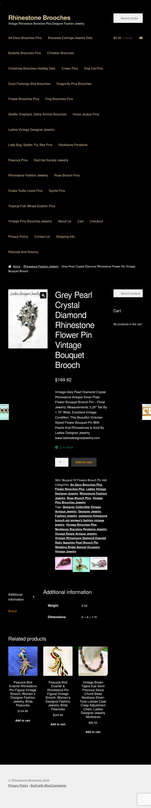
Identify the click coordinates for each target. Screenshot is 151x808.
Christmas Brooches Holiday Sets (31, 68)
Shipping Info (65, 236)
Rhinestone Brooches (39, 17)
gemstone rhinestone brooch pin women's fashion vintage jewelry (81, 520)
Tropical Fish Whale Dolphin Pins (31, 206)
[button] (43, 295)
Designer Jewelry (89, 511)
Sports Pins (57, 190)
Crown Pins (70, 68)
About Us (64, 221)
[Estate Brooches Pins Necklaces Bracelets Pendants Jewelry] (63, 564)
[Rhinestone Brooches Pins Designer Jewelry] (81, 564)
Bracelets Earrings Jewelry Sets (70, 37)
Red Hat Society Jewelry (51, 160)
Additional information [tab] (16, 597)
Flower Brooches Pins (23, 99)
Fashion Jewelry (66, 516)
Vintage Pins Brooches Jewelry (30, 221)
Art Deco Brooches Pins (25, 37)
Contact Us (42, 236)
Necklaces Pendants (73, 144)
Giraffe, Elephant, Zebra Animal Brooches (37, 114)
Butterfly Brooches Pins (24, 53)
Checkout (96, 221)
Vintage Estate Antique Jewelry (76, 534)
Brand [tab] (12, 611)
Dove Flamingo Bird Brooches (29, 83)
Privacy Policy (18, 236)
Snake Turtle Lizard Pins (25, 190)
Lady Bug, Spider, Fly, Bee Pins (30, 144)
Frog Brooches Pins (59, 99)
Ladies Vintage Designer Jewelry (31, 129)
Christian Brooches (60, 53)
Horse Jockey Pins (86, 114)
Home (16, 266)
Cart (80, 221)
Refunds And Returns (23, 252)
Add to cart (84, 462)
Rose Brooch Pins (67, 175)
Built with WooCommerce (48, 785)
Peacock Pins (18, 160)
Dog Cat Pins (93, 68)
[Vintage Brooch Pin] (98, 564)
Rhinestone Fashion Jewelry (28, 175)
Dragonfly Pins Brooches (74, 83)
